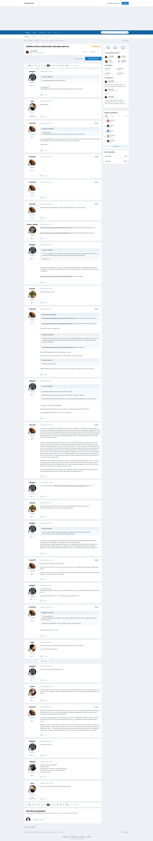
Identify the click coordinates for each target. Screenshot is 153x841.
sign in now (61, 813)
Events (55, 32)
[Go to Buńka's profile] (32, 692)
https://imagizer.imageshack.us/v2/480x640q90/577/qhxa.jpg (56, 227)
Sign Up (125, 3)
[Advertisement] (76, 18)
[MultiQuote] (41, 95)
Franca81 (34, 51)
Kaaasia (32, 288)
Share (85, 52)
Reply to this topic (93, 58)
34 (45, 65)
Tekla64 (32, 762)
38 (57, 65)
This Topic (120, 32)
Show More (116, 146)
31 (36, 65)
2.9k (33, 775)
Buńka (32, 686)
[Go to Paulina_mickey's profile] (32, 230)
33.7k (33, 85)
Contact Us (82, 836)
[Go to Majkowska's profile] (119, 61)
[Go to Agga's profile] (32, 648)
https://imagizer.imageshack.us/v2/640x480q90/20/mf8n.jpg (56, 276)
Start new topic (78, 58)
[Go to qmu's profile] (32, 106)
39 (60, 65)
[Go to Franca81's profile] (27, 52)
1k (33, 115)
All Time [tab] (125, 116)
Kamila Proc (113, 120)
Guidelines (34, 36)
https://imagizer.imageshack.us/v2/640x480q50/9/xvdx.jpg (55, 233)
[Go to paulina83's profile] (108, 136)
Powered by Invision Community (76, 838)
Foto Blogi (41, 52)
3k (33, 137)
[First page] (26, 66)
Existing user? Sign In (113, 3)
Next (67, 65)
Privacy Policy (74, 836)
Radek (111, 125)
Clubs (49, 32)
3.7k (33, 302)
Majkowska (124, 60)
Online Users (48, 36)
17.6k (33, 238)
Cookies (88, 836)
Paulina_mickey (32, 224)
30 (33, 65)
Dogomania (29, 3)
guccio (112, 130)
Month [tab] (112, 116)
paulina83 (112, 135)
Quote (45, 94)
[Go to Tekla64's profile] (32, 767)
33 (42, 65)
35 (48, 65)
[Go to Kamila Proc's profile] (108, 120)
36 (51, 65)
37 (54, 65)
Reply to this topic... (39, 819)
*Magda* (32, 71)
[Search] (127, 32)
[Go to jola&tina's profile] (108, 141)
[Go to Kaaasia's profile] (32, 294)
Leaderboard (42, 32)
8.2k (33, 656)
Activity (34, 32)
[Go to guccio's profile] (108, 131)
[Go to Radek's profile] (108, 126)
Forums (27, 36)
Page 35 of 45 (77, 65)
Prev (29, 65)
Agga (32, 642)
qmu (32, 101)
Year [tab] (119, 116)
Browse (28, 32)
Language (65, 836)
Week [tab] (106, 116)
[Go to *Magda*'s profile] (32, 77)
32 (39, 65)
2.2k (33, 700)
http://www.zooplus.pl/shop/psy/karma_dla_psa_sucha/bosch (70, 485)
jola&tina (112, 140)
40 (63, 65)
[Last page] (70, 66)
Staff (41, 36)
